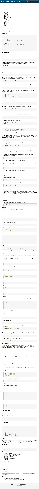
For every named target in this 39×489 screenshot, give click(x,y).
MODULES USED (6, 20)
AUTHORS (5, 26)
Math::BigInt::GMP (5, 474)
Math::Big (17, 473)
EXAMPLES (5, 21)
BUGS (5, 22)
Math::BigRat (13, 473)
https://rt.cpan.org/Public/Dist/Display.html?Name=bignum (12, 454)
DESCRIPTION (6, 12)
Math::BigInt (24, 332)
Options (6, 13)
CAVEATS (5, 19)
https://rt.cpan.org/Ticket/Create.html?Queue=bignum (11, 441)
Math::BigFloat (5, 365)
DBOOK (12, 484)
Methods (6, 14)
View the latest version (26, 5)
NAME (5, 10)
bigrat (6, 471)
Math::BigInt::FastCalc (26, 473)
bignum (3, 3)
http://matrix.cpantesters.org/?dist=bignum (10, 462)
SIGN (6, 18)
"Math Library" (14, 177)
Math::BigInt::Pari (32, 473)
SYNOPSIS (5, 11)
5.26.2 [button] (12, 1)
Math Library (7, 16)
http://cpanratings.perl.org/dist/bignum (9, 458)
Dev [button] (14, 1)
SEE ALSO (5, 25)
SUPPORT (5, 23)
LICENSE (5, 24)
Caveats (6, 15)
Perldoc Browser (6, 1)
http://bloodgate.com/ (10, 478)
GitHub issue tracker (22, 484)
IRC (37, 486)
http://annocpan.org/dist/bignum (8, 456)
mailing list (34, 486)
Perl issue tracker (30, 486)
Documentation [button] (19, 1)
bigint (3, 471)
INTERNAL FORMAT (8, 17)
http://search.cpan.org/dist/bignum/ (9, 460)
